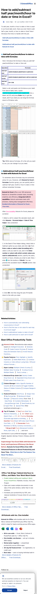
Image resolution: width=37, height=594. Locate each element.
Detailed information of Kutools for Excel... (16, 204)
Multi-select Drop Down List (14, 380)
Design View (31, 394)
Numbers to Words (10, 426)
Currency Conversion (24, 426)
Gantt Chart (8, 416)
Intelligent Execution (17, 347)
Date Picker (8, 401)
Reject (26, 590)
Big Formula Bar (11, 396)
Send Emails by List (28, 403)
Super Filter (9, 406)
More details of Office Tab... (12, 507)
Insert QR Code (20, 421)
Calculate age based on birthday (15, 418)
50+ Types (27, 414)
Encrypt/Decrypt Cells (12, 403)
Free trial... (6, 206)
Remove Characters (10, 414)
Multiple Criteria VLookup (22, 367)
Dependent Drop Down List (26, 378)
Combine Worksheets (22, 401)
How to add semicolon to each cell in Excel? (18, 334)
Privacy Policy (11, 586)
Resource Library (17, 398)
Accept (9, 590)
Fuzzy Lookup (21, 372)
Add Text (28, 411)
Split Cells (11, 430)
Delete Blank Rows (19, 359)
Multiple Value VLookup (11, 370)
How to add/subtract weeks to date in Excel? (18, 332)
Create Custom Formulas (17, 349)
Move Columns (16, 386)
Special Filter (20, 406)
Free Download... (15, 467)
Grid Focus (20, 394)
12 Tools (20, 411)
